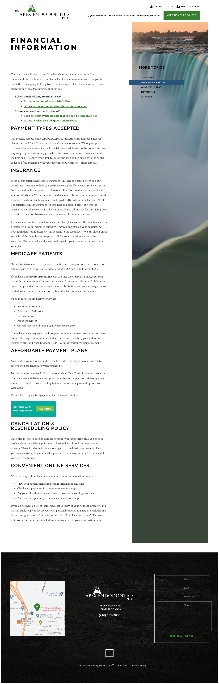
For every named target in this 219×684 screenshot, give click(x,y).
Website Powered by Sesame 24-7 (95, 665)
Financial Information (153, 82)
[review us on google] (102, 628)
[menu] (9, 11)
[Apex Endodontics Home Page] (44, 11)
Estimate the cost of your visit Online (47, 101)
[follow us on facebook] (95, 628)
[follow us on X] (109, 628)
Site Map (122, 665)
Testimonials (148, 92)
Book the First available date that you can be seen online (59, 116)
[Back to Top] (109, 653)
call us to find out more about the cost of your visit (55, 106)
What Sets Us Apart (151, 87)
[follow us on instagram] (123, 628)
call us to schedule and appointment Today (50, 120)
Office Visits (147, 77)
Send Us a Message (181, 636)
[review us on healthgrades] (116, 628)
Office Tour (147, 97)
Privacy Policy (138, 665)
